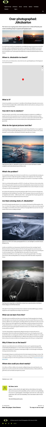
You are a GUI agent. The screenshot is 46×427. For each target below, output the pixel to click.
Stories (20, 6)
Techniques (36, 6)
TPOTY (11, 9)
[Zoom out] (42, 70)
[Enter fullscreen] (42, 66)
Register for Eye (7, 6)
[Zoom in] (42, 68)
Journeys (25, 6)
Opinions (30, 6)
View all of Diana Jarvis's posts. (16, 398)
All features (15, 6)
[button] (12, 37)
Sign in (15, 9)
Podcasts (6, 9)
